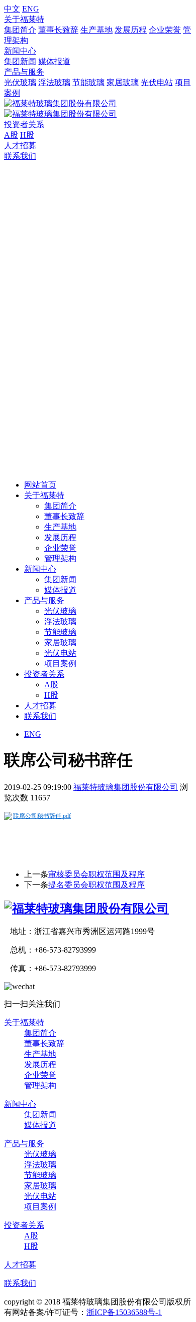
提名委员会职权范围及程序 (96, 884)
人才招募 (20, 145)
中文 (12, 9)
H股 (27, 135)
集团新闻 (20, 61)
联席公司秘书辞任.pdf (42, 815)
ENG (30, 9)
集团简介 (20, 30)
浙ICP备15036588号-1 (124, 1312)
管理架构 (60, 558)
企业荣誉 (165, 30)
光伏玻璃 (20, 82)
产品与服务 (24, 72)
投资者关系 (24, 124)
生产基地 (96, 30)
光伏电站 (157, 82)
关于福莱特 (24, 19)
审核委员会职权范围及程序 (96, 874)
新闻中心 (20, 51)
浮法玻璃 (54, 82)
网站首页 (40, 485)
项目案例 (60, 663)
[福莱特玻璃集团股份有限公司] (86, 908)
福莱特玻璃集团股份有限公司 (125, 787)
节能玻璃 (88, 82)
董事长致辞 (58, 30)
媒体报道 (54, 61)
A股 (11, 135)
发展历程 (131, 30)
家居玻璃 (123, 82)
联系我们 (20, 156)
